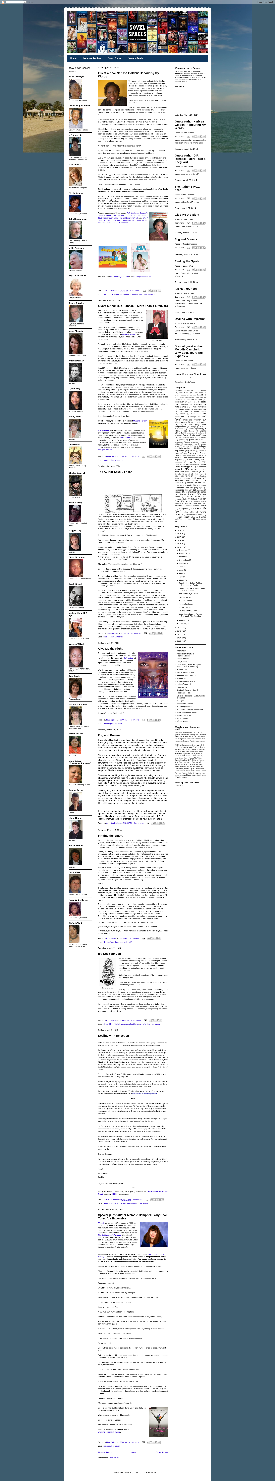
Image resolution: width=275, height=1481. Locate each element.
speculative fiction (181, 499)
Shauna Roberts (187, 494)
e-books (180, 429)
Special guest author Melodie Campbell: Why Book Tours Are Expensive (189, 351)
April (181, 577)
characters (183, 409)
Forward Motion (183, 670)
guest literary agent (193, 442)
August (182, 564)
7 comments (179, 327)
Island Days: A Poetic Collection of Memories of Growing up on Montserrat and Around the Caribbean (123, 220)
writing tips (194, 517)
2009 (179, 641)
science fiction (191, 492)
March (182, 580)
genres (203, 437)
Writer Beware (182, 718)
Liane (185, 741)
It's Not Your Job (109, 953)
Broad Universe (183, 659)
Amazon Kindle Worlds (113, 1203)
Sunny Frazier (181, 501)
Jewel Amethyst (116, 637)
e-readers (190, 429)
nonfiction (196, 481)
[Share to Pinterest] (160, 290)
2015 (179, 544)
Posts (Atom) (114, 1458)
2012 (179, 631)
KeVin (192, 741)
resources (200, 490)
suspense (178, 503)
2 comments (179, 297)
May (181, 574)
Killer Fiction (181, 678)
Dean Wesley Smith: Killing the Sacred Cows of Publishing (189, 666)
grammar (182, 440)
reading (178, 490)
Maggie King (189, 467)
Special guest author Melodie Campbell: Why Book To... (190, 615)
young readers (201, 519)
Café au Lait (128, 658)
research (188, 490)
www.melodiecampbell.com (109, 1432)
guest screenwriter (190, 444)
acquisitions (178, 390)
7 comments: (138, 1200)
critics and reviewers (192, 420)
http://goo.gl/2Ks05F (105, 450)
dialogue (194, 427)
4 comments (179, 136)
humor (117, 1446)
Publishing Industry (184, 488)
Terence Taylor (191, 504)
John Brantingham (189, 455)
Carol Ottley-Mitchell (112, 1024)
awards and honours (186, 397)
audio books (199, 392)
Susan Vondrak (198, 501)
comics (182, 413)
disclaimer (203, 427)
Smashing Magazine (185, 707)
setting (203, 492)
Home (73, 58)
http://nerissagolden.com (119, 277)
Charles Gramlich (199, 409)
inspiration (134, 294)
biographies (178, 399)
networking (179, 481)
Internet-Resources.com (186, 675)
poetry (189, 485)
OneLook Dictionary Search (187, 690)
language (178, 462)
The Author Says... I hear (115, 471)
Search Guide (135, 58)
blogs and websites (194, 400)
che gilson (183, 411)
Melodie (101, 1223)
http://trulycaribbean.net (142, 277)
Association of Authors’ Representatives (186, 655)
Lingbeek (141, 1473)
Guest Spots (114, 58)
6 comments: (134, 1442)
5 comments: (135, 938)
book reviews (193, 402)
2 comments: (136, 1020)
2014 (179, 547)
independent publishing (130, 1024)
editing (107, 637)
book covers (179, 402)
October (182, 557)
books (203, 402)
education (178, 431)
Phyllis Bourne (194, 483)
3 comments (179, 170)
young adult (187, 519)
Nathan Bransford (184, 684)
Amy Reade (184, 393)
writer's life (143, 294)
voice (187, 505)
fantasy (177, 435)
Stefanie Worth (196, 499)
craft (203, 416)
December (183, 550)
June (181, 570)
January (182, 624)
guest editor (179, 442)
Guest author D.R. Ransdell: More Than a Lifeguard (133, 305)
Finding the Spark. (110, 835)
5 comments (179, 270)
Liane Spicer (109, 724)
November (183, 553)
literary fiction (194, 464)
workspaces (183, 509)
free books (194, 437)
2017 (179, 537)
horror (196, 446)
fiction (204, 435)
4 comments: (135, 291)
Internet (192, 451)
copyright (193, 416)
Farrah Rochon (190, 435)
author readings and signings (185, 395)
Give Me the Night (110, 648)
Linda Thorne (180, 465)
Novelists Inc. (182, 687)
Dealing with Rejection (113, 1035)
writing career (153, 294)
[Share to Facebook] (157, 290)
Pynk (201, 488)
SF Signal (180, 701)
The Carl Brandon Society (187, 712)
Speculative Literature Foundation (190, 710)
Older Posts (162, 1452)
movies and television (184, 476)
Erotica (191, 431)
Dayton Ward (109, 942)
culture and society (198, 422)
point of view (199, 485)
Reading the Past (183, 693)
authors (202, 395)
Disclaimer (179, 786)
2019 (179, 531)
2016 (179, 541)
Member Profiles (92, 58)
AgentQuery (181, 651)
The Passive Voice (184, 715)
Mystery (197, 478)
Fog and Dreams (109, 735)
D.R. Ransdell (103, 430)
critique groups (181, 422)
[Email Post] (144, 291)
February (183, 620)
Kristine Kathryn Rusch (186, 681)
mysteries (187, 478)
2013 (179, 628)
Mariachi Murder (128, 335)
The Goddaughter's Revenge (109, 1235)
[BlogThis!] (151, 290)
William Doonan (199, 506)
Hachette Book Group (185, 672)
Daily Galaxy (182, 662)
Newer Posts (105, 1452)
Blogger (159, 1473)
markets (195, 472)
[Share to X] (154, 290)
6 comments (179, 364)
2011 (179, 634)
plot (183, 485)
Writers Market (182, 721)
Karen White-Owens (191, 458)
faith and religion (189, 433)
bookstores (184, 404)
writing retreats (191, 514)
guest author (124, 294)
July (181, 567)
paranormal (179, 483)
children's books (199, 411)
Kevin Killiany (193, 460)
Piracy (177, 485)
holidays (186, 446)
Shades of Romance (185, 704)
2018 (179, 534)
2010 (179, 638)
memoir (187, 474)
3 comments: (134, 457)
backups (200, 397)
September (183, 560)
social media (193, 497)
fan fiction (201, 433)
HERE (114, 1194)
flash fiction (183, 437)
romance (118, 724)
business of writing (111, 294)
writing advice (189, 512)
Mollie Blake (199, 474)
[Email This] (149, 290)
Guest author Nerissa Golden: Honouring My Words (190, 125)
